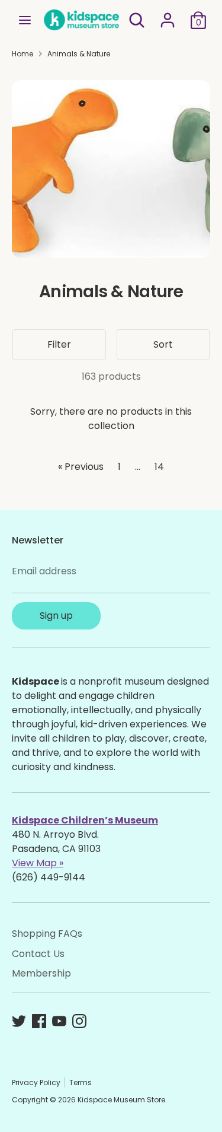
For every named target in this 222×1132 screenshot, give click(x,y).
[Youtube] (59, 1021)
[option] (111, 169)
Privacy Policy (36, 1082)
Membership (41, 973)
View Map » (37, 863)
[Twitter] (19, 1021)
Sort (163, 344)
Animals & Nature (78, 54)
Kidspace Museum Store (121, 1100)
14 (159, 466)
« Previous (81, 466)
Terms (80, 1082)
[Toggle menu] (25, 20)
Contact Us (38, 954)
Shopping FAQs (47, 933)
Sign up (56, 615)
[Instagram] (79, 1021)
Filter (59, 344)
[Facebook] (39, 1021)
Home (22, 54)
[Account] (167, 15)
